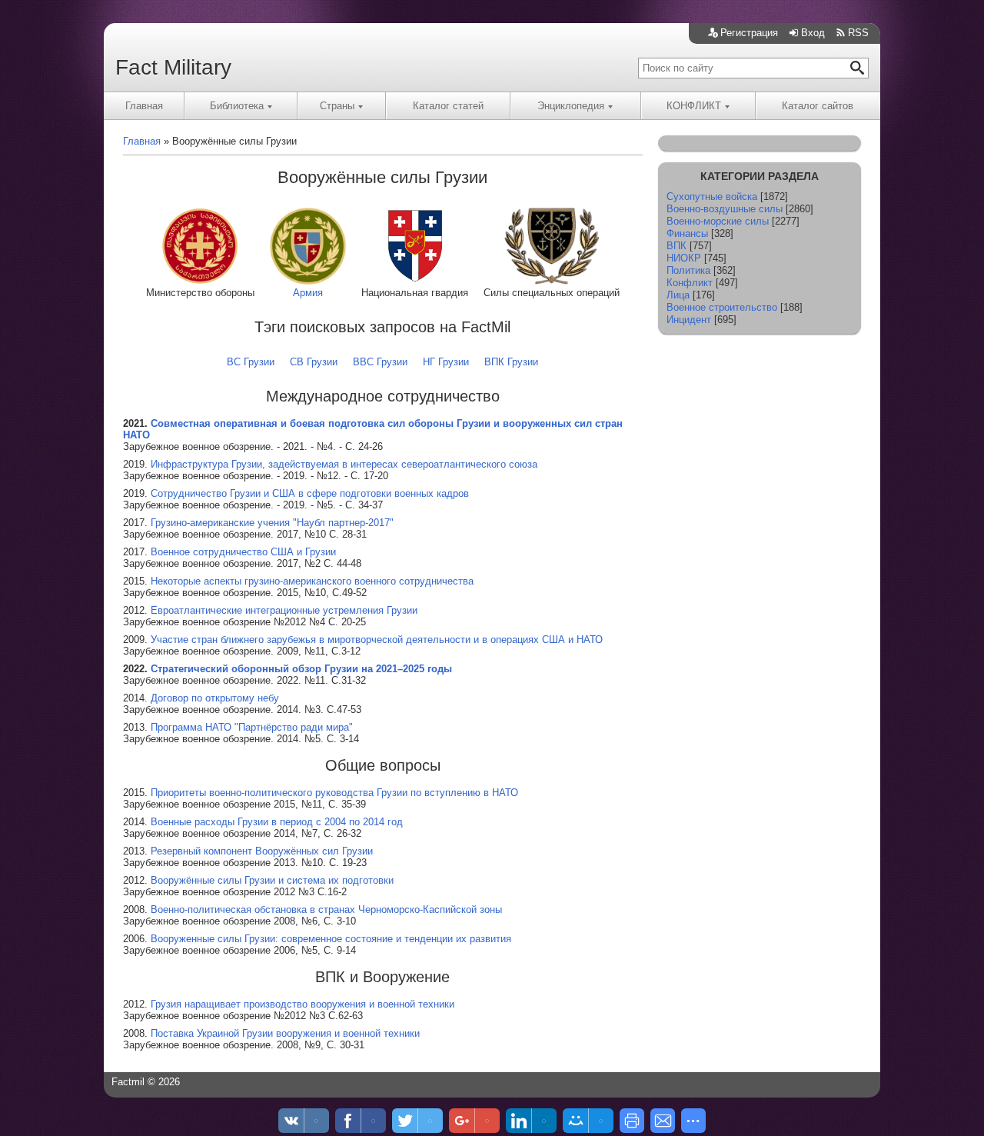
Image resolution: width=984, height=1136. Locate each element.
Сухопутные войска (712, 196)
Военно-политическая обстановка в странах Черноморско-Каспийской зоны (326, 909)
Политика (688, 270)
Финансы (687, 233)
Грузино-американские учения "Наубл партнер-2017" (272, 522)
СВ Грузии (313, 362)
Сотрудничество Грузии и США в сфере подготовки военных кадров (310, 493)
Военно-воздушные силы (725, 209)
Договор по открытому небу (215, 698)
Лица (678, 295)
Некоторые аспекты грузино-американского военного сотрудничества (312, 581)
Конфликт (690, 282)
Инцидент (689, 319)
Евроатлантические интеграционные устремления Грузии (284, 610)
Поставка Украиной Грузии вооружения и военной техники (285, 1033)
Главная (144, 106)
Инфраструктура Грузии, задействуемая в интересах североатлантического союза (344, 464)
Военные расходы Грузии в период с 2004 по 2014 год (277, 822)
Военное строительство (722, 307)
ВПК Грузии (511, 362)
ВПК (676, 246)
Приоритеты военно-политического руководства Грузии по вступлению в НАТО (334, 792)
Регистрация (749, 32)
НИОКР (684, 258)
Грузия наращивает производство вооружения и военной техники (302, 1004)
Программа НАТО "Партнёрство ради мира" (252, 727)
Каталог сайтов (817, 106)
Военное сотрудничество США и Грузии (243, 552)
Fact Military (173, 67)
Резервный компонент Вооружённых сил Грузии (262, 851)
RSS (858, 32)
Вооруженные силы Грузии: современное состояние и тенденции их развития (331, 938)
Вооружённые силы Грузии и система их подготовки (272, 880)
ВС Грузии (250, 362)
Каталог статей (448, 106)
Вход (813, 32)
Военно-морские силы (718, 221)
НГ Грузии (446, 362)
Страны (337, 106)
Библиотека (237, 106)
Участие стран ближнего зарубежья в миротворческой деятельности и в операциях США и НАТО (377, 639)
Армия (308, 292)
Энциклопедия (570, 106)
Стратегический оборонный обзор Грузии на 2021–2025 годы (301, 669)
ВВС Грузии (380, 362)
